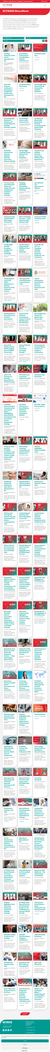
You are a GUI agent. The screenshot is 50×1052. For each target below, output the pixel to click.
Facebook (9, 1030)
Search (43, 41)
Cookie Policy (24, 1050)
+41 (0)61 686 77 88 (30, 1030)
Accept (25, 1040)
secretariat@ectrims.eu (30, 1032)
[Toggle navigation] (45, 5)
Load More (25, 1013)
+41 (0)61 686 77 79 (30, 1027)
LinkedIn (6, 1030)
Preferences (25, 1048)
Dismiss (25, 1044)
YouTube (11, 1030)
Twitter (4, 1030)
